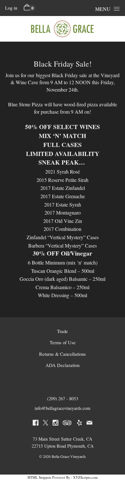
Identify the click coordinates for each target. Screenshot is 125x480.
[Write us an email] (89, 423)
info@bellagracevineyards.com (62, 408)
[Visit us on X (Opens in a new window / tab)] (45, 423)
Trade (62, 331)
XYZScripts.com (85, 477)
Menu (103, 8)
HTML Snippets (39, 477)
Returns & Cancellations (62, 354)
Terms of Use (63, 342)
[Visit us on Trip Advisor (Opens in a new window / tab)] (67, 423)
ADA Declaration (62, 365)
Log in (11, 8)
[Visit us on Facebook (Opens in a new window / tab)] (35, 423)
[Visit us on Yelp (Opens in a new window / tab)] (79, 423)
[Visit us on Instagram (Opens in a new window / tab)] (55, 423)
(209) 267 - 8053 (62, 398)
